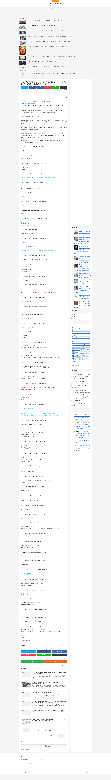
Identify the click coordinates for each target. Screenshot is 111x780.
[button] (89, 365)
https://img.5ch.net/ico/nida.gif (28, 103)
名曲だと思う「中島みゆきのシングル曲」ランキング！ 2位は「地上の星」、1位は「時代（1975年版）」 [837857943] (80, 384)
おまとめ (73, 316)
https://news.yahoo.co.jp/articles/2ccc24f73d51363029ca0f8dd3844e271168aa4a (39, 106)
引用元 (65, 97)
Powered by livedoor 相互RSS (79, 361)
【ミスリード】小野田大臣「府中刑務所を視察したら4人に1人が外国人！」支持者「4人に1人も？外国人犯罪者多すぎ (81, 334)
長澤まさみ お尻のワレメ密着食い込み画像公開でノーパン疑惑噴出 (84, 233)
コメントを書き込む (44, 746)
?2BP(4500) (48, 101)
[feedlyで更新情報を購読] (32, 661)
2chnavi (73, 314)
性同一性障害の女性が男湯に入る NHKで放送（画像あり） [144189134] (85, 275)
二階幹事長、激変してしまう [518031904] (78, 404)
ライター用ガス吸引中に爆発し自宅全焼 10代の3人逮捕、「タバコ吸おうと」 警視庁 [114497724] (81, 398)
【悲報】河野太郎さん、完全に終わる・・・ (80, 355)
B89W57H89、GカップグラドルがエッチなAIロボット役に (84, 281)
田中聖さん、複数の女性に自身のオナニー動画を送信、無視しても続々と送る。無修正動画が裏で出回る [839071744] (82, 250)
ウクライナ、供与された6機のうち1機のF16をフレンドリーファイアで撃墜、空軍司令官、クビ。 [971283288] (80, 376)
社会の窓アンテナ (75, 318)
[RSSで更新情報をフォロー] (55, 661)
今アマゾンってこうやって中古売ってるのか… (80, 329)
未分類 (23, 645)
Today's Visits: (25, 763)
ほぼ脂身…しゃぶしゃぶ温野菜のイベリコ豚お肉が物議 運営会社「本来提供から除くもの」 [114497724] (80, 392)
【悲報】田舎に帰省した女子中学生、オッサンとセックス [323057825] (84, 296)
